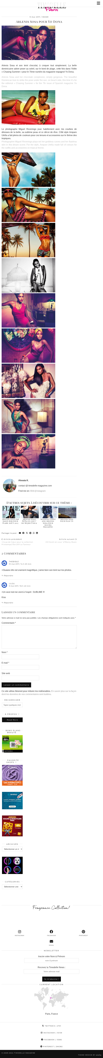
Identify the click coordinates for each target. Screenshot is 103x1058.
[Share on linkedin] (37, 533)
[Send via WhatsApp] (33, 533)
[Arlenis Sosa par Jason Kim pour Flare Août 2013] (11, 512)
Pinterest (53, 1046)
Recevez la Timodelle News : (51, 967)
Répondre (8, 576)
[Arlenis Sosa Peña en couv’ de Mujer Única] (30, 512)
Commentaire (9, 623)
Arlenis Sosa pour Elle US (66, 520)
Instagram (41, 491)
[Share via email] (20, 533)
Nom (5, 652)
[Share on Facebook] (23, 533)
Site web (6, 673)
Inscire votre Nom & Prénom (51, 956)
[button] (99, 3)
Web (32, 491)
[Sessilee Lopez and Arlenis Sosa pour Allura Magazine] (49, 512)
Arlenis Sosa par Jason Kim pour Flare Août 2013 (10, 521)
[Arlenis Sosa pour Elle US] (67, 512)
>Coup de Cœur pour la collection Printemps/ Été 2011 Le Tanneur (17, 541)
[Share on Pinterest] (30, 533)
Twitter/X (52, 1026)
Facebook (52, 1040)
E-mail (5, 663)
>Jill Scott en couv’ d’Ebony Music (61, 540)
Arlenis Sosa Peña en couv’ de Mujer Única (29, 521)
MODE (45, 17)
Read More (12, 720)
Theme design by (89, 1055)
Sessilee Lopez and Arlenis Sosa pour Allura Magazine (48, 523)
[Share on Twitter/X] (27, 533)
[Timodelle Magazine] (51, 7)
